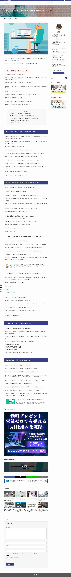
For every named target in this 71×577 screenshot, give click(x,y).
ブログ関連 (7, 12)
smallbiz (6, 3)
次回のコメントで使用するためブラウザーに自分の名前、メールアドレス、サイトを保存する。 (22, 553)
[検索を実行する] (66, 78)
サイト (7, 549)
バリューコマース (10, 290)
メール (7, 545)
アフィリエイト (11, 12)
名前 (7, 541)
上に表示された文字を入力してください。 (13, 557)
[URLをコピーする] (42, 477)
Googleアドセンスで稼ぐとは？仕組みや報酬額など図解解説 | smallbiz (30, 264)
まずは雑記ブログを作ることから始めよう (18, 122)
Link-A (22, 297)
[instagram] (63, 0)
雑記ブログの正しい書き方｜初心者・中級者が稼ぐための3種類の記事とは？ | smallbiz (30, 400)
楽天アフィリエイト (10, 293)
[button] (9, 477)
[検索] (66, 0)
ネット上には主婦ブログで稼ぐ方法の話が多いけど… (21, 113)
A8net (7, 289)
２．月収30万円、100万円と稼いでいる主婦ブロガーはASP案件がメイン (25, 118)
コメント (8, 527)
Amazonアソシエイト (10, 292)
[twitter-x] (62, 0)
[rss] (64, 0)
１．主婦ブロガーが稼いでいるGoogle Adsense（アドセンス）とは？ (24, 116)
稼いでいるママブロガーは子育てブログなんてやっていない (22, 115)
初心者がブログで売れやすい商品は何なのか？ (19, 120)
